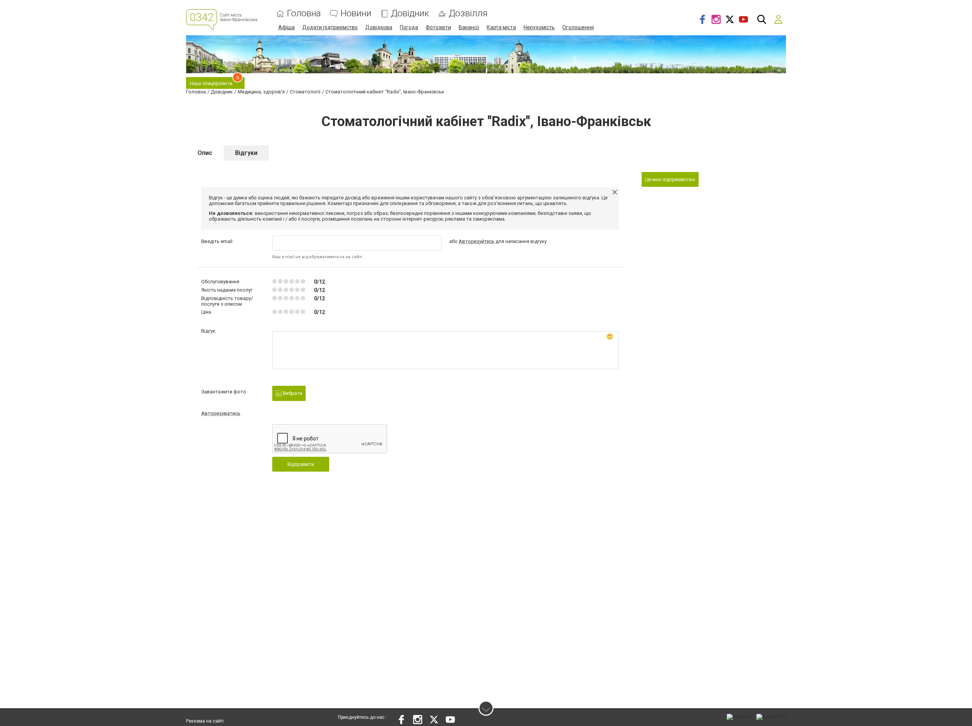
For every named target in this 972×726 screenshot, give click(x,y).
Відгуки (246, 152)
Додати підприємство (330, 27)
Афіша (286, 27)
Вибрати (292, 393)
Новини (356, 13)
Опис (204, 152)
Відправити (300, 464)
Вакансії (469, 27)
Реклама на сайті (205, 721)
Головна (304, 13)
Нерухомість (539, 27)
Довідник (410, 13)
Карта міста (501, 27)
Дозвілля (468, 13)
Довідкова (378, 27)
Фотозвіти (438, 27)
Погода (409, 27)
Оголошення (578, 27)
